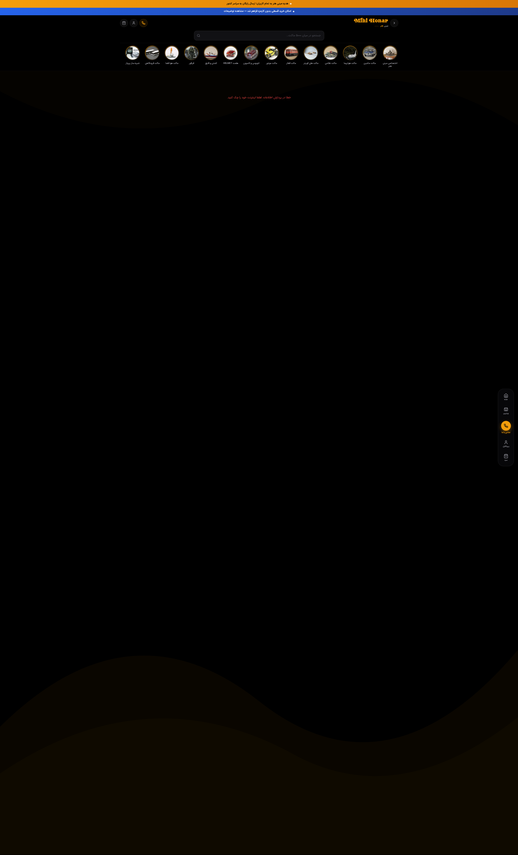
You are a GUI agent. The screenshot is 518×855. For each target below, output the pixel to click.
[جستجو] (198, 35)
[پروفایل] (134, 23)
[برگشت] (394, 23)
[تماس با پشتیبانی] (143, 23)
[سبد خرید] (124, 23)
